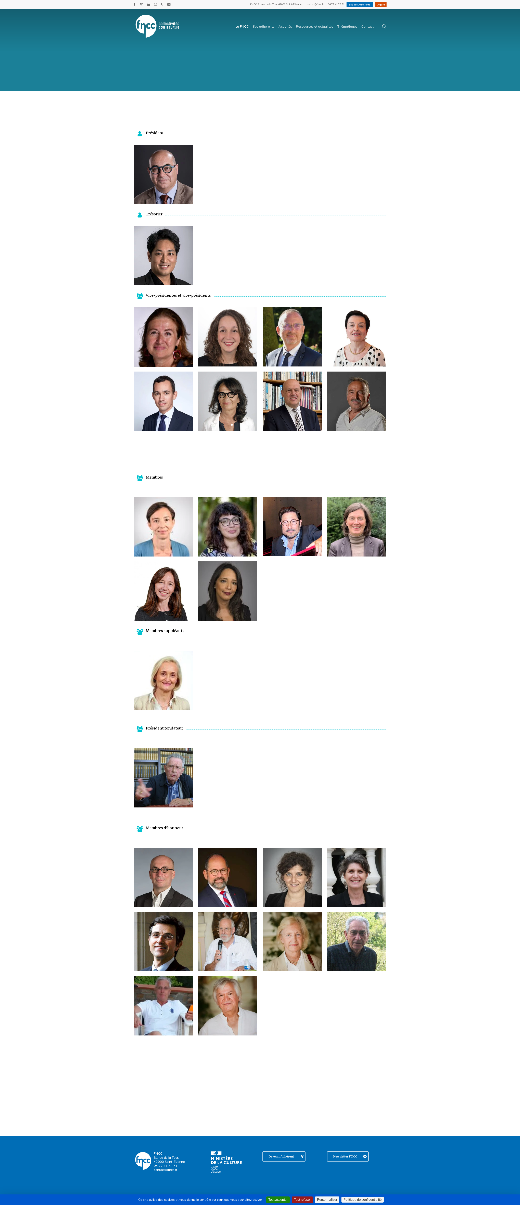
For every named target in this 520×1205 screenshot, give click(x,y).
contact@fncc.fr (165, 1170)
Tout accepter (278, 1199)
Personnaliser (327, 1199)
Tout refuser (302, 1199)
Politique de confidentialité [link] (362, 1199)
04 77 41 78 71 (165, 1166)
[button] (163, 174)
